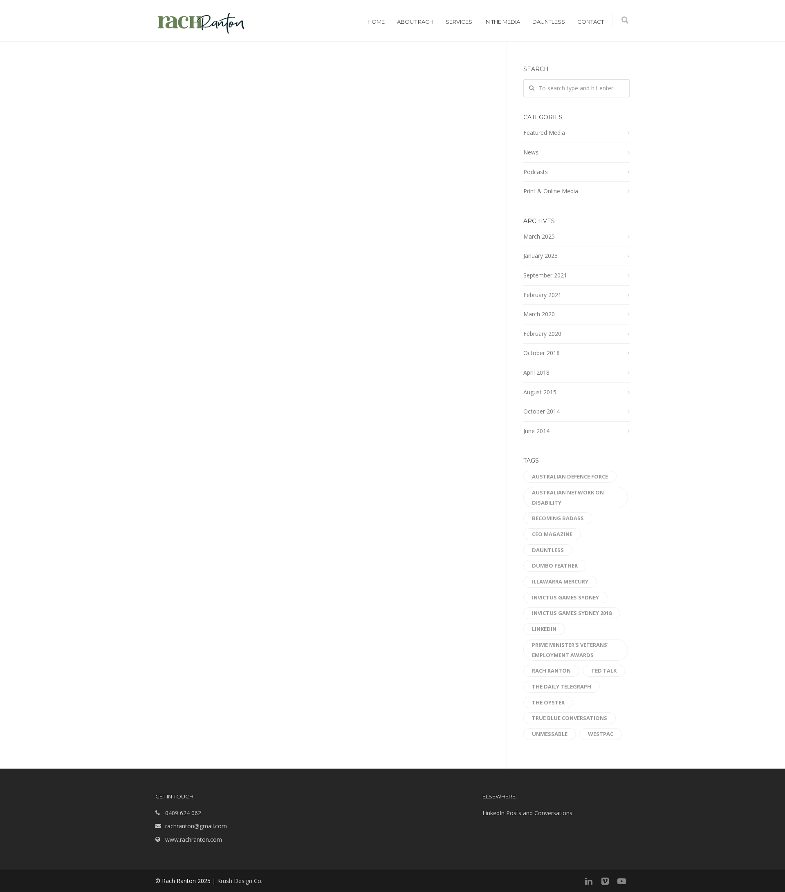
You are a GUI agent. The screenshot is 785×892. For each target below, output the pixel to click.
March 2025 (539, 236)
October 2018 (541, 353)
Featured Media (544, 132)
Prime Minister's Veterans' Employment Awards (570, 650)
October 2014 (541, 411)
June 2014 (536, 431)
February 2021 (542, 295)
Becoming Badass (558, 518)
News (530, 152)
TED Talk (604, 670)
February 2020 (542, 334)
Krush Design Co (239, 881)
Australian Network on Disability (568, 497)
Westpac (600, 734)
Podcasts (535, 172)
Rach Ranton (551, 670)
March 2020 (539, 314)
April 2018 (536, 372)
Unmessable (549, 734)
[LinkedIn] (589, 881)
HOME (376, 21)
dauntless (548, 550)
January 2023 (540, 255)
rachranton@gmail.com (196, 826)
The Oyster (548, 702)
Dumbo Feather (555, 565)
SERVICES (459, 21)
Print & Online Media (550, 191)
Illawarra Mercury (560, 581)
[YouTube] (621, 881)
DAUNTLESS (548, 21)
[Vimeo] (605, 881)
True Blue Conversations (569, 718)
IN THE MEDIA (502, 21)
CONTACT (590, 21)
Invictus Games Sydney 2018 (572, 613)
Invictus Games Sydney (565, 597)
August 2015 (539, 392)
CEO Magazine (552, 534)
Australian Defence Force (570, 476)
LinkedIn (544, 629)
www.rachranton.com (193, 839)
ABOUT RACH (415, 21)
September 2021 (545, 275)
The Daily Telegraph (561, 686)
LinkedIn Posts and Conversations (527, 813)
